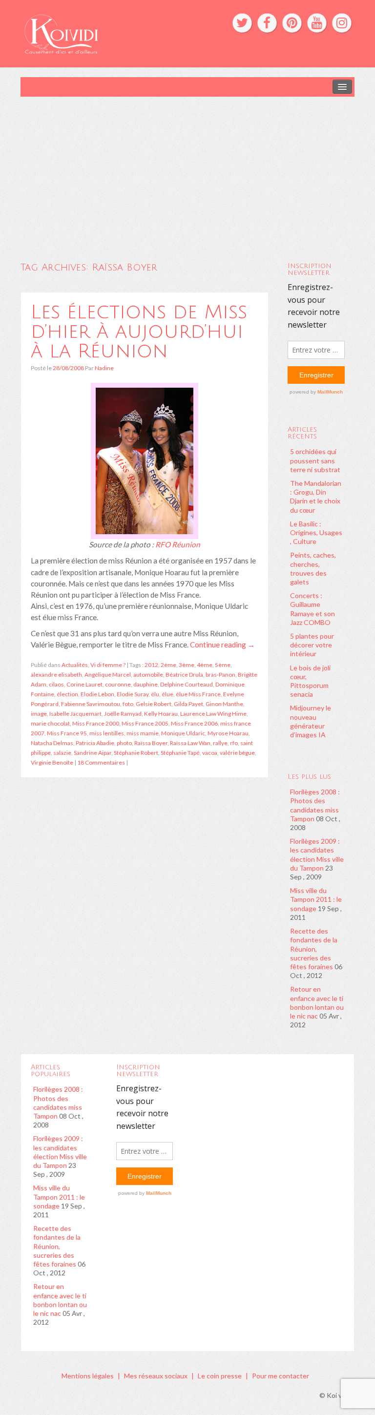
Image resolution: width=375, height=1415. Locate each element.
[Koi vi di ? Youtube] (317, 23)
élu (155, 694)
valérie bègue (237, 752)
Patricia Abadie (95, 743)
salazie (62, 752)
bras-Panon (220, 674)
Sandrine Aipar (92, 752)
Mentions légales (88, 1376)
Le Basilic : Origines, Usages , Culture (316, 532)
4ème (204, 664)
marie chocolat (50, 723)
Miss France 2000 (95, 723)
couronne (118, 684)
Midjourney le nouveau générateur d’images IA (310, 721)
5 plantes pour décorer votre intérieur (312, 645)
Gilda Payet (188, 704)
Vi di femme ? (107, 664)
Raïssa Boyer (150, 743)
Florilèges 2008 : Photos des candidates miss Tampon (315, 805)
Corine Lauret (84, 684)
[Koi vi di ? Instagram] (342, 23)
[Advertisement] (187, 170)
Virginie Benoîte (52, 762)
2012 (151, 664)
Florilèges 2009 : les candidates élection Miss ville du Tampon (317, 854)
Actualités (75, 664)
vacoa (209, 752)
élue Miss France (198, 694)
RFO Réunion (177, 544)
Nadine (104, 368)
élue (167, 694)
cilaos (56, 684)
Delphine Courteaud (186, 684)
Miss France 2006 (194, 723)
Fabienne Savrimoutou (90, 704)
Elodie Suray (132, 694)
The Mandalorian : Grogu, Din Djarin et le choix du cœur (315, 496)
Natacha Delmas (52, 743)
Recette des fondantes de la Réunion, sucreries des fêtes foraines (313, 949)
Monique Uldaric (183, 733)
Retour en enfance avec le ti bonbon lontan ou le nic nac (317, 1002)
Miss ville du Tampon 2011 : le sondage (316, 899)
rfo (234, 743)
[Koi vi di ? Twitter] (242, 23)
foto (128, 704)
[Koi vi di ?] (116, 33)
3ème (186, 664)
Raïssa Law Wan (190, 743)
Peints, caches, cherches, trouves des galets (313, 568)
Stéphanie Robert (136, 752)
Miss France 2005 (145, 723)
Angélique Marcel (107, 674)
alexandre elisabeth (56, 674)
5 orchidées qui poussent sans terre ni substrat (315, 460)
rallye (220, 743)
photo (124, 743)
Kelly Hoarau (161, 713)
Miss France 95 (67, 733)
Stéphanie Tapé (180, 752)
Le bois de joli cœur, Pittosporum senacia (310, 681)
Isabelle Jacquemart (75, 713)
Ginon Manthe (224, 704)
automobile (148, 674)
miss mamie (142, 733)
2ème (168, 664)
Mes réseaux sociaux (156, 1376)
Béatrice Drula (184, 674)
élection (67, 694)
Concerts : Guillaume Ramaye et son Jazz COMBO (312, 608)
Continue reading (222, 644)
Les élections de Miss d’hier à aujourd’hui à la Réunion (139, 331)
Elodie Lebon (97, 694)
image (39, 713)
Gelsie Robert (153, 704)
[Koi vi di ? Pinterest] (292, 23)
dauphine (145, 684)
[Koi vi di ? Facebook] (267, 23)
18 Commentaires (101, 762)
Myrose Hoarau (228, 733)
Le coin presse (220, 1376)
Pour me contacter (280, 1376)
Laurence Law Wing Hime (213, 713)
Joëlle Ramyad (123, 713)
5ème (222, 664)
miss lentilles (106, 733)
